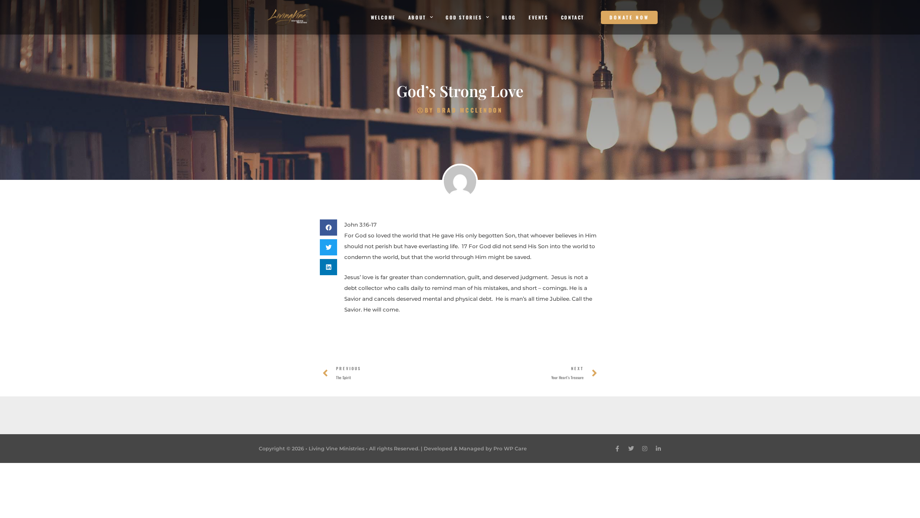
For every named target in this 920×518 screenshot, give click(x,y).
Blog (509, 17)
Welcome (383, 17)
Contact (572, 17)
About (417, 17)
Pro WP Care (510, 448)
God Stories (464, 17)
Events (538, 17)
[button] (328, 227)
